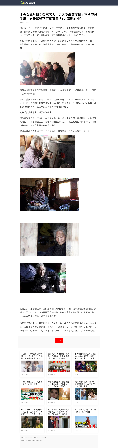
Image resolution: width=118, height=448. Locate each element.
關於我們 (23, 440)
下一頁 (59, 340)
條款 (34, 440)
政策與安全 (29, 440)
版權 (40, 440)
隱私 (37, 440)
